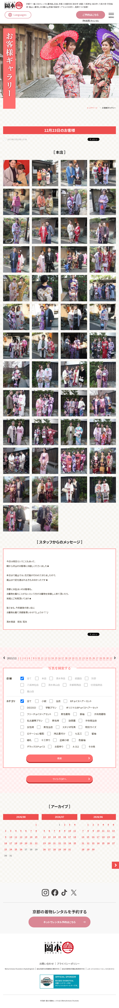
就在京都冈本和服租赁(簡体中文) (48, 969)
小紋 (44, 701)
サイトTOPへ (59, 779)
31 (111, 658)
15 (56, 658)
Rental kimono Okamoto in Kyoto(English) (19, 969)
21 (76, 658)
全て (29, 678)
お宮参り (59, 746)
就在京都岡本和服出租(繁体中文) (73, 969)
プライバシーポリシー (68, 963)
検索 (59, 758)
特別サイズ (90, 727)
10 (38, 658)
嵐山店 (30, 691)
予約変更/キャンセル (90, 20)
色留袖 (82, 740)
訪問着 (72, 720)
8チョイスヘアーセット (81, 701)
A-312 (76, 746)
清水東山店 (54, 684)
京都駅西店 (75, 684)
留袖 (94, 733)
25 (90, 658)
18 (66, 658)
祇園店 (78, 678)
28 (100, 658)
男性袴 (55, 720)
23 (83, 658)
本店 (44, 678)
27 (97, 658)
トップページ (92, 107)
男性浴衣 (48, 727)
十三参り (45, 740)
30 (107, 658)
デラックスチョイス (36, 746)
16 (59, 658)
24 (87, 658)
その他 (91, 746)
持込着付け (59, 733)
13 (49, 658)
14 (52, 658)
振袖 (82, 714)
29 (104, 658)
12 (45, 658)
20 (73, 658)
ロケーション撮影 (35, 733)
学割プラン (51, 707)
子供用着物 (100, 714)
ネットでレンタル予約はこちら (59, 922)
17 (63, 658)
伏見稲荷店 (96, 684)
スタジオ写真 (69, 727)
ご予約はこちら (91, 15)
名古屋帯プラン (34, 720)
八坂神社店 (33, 684)
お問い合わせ (46, 963)
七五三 (78, 733)
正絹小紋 (64, 740)
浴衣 (58, 701)
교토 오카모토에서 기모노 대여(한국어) (100, 969)
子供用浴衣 (91, 720)
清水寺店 (60, 678)
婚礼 (29, 740)
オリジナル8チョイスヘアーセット (82, 707)
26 (93, 658)
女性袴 (30, 727)
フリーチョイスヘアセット (39, 714)
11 (42, 658)
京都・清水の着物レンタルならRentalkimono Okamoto (60, 1000)
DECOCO (31, 707)
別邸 (93, 678)
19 (69, 658)
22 (80, 658)
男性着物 (65, 714)
